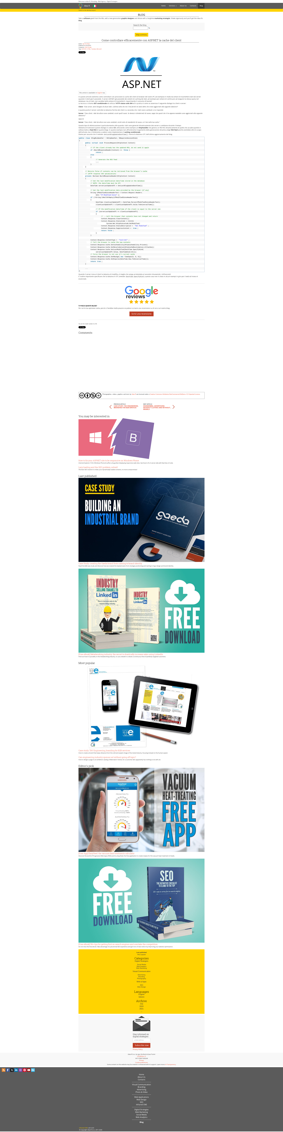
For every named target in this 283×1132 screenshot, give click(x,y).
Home (163, 6)
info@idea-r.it (141, 1056)
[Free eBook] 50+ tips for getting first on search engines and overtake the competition (118, 944)
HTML (89, 49)
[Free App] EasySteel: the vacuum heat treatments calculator (106, 853)
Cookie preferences (141, 1062)
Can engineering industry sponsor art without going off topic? (107, 757)
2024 (141, 1006)
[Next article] (174, 407)
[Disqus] (141, 362)
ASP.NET (84, 49)
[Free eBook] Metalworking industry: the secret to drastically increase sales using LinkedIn (120, 654)
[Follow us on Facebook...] (8, 1070)
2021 (141, 1009)
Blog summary (141, 35)
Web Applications (141, 1097)
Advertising (141, 975)
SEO (141, 985)
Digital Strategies (141, 961)
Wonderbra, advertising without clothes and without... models (157, 407)
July (141, 1004)
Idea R (87, 5)
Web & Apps (141, 982)
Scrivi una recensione (141, 313)
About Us (183, 6)
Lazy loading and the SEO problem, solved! (98, 467)
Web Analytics (141, 966)
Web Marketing (141, 968)
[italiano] (94, 6)
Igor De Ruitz (86, 43)
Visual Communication (141, 971)
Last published (141, 952)
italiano (141, 997)
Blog (201, 6)
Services (172, 6)
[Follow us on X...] (12, 1070)
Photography (141, 978)
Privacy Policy (138, 1049)
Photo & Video (142, 1092)
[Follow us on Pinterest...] (24, 1070)
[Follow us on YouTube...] (29, 1070)
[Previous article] (110, 407)
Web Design (88, 47)
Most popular (141, 954)
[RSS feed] (3, 1070)
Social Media (141, 964)
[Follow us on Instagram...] (20, 1070)
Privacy (141, 1060)
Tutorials (93, 49)
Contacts (193, 6)
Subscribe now (142, 1045)
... (141, 1011)
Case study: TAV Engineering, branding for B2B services (126, 407)
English (99, 93)
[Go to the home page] (80, 6)
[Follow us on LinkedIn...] (16, 1070)
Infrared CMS (141, 1104)
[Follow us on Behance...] (33, 1070)
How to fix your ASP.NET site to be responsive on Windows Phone (108, 460)
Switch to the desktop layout (87, 10)
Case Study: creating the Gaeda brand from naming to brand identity (110, 563)
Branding (141, 977)
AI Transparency (170, 1064)
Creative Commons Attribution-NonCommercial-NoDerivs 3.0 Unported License (175, 394)
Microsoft (99, 49)
